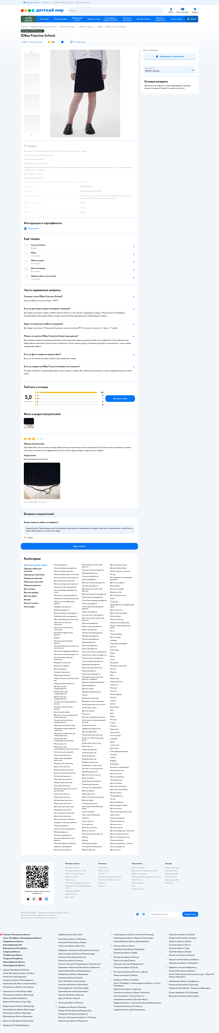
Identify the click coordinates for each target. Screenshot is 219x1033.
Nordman (85, 818)
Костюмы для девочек (90, 639)
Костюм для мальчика (62, 776)
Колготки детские (117, 770)
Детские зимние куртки (91, 775)
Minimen (113, 720)
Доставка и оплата (72, 868)
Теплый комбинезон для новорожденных (63, 721)
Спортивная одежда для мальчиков (63, 759)
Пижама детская (116, 780)
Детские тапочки (88, 831)
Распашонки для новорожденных (60, 688)
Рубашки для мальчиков (63, 783)
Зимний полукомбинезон (92, 788)
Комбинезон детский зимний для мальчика (65, 790)
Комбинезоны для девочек (92, 597)
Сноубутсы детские (89, 803)
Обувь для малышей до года (64, 725)
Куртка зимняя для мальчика (64, 773)
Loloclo (113, 701)
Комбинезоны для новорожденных (61, 693)
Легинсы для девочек (90, 576)
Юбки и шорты (86, 26)
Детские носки (116, 774)
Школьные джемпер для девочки (63, 642)
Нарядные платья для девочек (65, 822)
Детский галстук (116, 828)
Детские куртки (88, 711)
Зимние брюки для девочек (92, 661)
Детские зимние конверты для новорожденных (66, 716)
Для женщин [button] (29, 589)
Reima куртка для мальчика (64, 819)
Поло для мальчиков (62, 786)
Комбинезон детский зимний (93, 704)
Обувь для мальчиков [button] (33, 582)
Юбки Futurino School (116, 26)
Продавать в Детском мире (75, 871)
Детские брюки (88, 791)
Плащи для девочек (89, 750)
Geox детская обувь (89, 843)
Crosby (112, 723)
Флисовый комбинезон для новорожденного (64, 735)
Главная (24, 26)
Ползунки (86, 714)
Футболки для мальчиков (63, 770)
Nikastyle (113, 688)
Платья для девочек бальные (65, 843)
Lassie (112, 659)
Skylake (57, 638)
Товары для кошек (172, 868)
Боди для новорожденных (64, 684)
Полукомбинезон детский (92, 735)
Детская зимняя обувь (118, 613)
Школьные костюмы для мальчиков (63, 629)
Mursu (112, 631)
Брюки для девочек (89, 630)
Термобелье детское (90, 772)
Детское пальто (88, 778)
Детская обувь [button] (30, 596)
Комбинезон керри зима (91, 765)
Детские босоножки (118, 595)
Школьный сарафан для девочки (66, 651)
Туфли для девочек (89, 671)
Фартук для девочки (61, 610)
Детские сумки (116, 824)
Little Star (113, 739)
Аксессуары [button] (29, 606)
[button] (191, 19)
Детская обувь (87, 800)
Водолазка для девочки (91, 665)
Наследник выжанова (118, 666)
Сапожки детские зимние (120, 571)
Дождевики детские (90, 762)
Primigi (112, 574)
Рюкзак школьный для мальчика (66, 584)
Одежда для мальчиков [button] (34, 574)
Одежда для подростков (91, 729)
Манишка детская (116, 840)
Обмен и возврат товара (74, 874)
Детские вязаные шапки (119, 834)
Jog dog (85, 840)
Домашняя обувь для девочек (93, 682)
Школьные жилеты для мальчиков (62, 624)
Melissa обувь (115, 616)
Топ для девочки (116, 796)
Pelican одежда (115, 694)
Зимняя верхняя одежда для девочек (92, 608)
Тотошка (113, 697)
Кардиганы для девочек (63, 847)
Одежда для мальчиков (62, 810)
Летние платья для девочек (92, 633)
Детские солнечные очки (120, 837)
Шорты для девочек (89, 612)
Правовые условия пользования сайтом (53, 913)
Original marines (116, 682)
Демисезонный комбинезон (93, 701)
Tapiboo (85, 837)
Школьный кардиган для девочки (63, 634)
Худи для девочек (88, 642)
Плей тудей (114, 650)
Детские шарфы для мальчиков (122, 831)
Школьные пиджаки (61, 666)
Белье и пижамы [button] (31, 603)
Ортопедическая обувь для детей (92, 807)
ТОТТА (113, 758)
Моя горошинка (60, 744)
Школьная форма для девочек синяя (65, 591)
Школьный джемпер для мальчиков (63, 658)
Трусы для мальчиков (118, 786)
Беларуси (53, 918)
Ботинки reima (115, 592)
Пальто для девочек (89, 604)
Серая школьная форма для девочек (64, 603)
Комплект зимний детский (92, 769)
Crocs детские (87, 824)
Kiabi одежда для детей (119, 751)
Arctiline (113, 755)
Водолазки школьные (62, 663)
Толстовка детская (89, 753)
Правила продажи (72, 877)
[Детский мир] (42, 10)
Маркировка (33, 228)
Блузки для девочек (89, 645)
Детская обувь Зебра (118, 568)
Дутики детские (116, 610)
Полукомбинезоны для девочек (94, 652)
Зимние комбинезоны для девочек (64, 839)
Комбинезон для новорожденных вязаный (64, 740)
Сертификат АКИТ (72, 891)
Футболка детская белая (91, 781)
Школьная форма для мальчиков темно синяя (66, 647)
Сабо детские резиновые (120, 623)
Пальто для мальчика (62, 794)
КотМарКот (114, 764)
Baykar (112, 742)
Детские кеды (115, 637)
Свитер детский (88, 794)
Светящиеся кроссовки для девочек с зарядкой (92, 678)
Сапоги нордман (88, 812)
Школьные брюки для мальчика (66, 578)
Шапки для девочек (117, 818)
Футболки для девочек (62, 850)
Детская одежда (67, 26)
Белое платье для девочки (92, 626)
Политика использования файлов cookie (78, 887)
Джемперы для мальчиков (64, 807)
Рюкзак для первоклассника (121, 812)
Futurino (113, 691)
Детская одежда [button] (31, 592)
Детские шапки (116, 809)
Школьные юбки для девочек (65, 587)
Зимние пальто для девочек (64, 829)
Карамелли (114, 729)
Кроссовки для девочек (91, 674)
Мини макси (115, 732)
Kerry (112, 675)
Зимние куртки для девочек (93, 615)
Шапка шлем (115, 815)
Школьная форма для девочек (65, 568)
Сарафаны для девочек (62, 607)
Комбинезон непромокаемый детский (93, 721)
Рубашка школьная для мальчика (66, 599)
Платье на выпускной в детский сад (66, 679)
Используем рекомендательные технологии (38, 915)
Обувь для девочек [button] (32, 585)
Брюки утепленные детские (93, 797)
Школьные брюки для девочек (66, 613)
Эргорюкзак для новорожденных (60, 698)
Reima (112, 656)
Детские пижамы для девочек (93, 583)
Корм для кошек (171, 871)
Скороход (114, 602)
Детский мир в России (29, 918)
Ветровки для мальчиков (63, 763)
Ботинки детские (116, 619)
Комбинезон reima (89, 708)
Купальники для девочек (119, 767)
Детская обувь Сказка (118, 565)
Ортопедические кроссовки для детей (121, 578)
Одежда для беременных (91, 692)
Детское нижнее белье (119, 789)
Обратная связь (71, 894)
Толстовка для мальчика (63, 779)
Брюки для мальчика (62, 767)
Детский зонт (115, 850)
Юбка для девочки (61, 832)
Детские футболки (89, 732)
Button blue (114, 678)
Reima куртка (87, 746)
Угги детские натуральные (92, 847)
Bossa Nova (114, 707)
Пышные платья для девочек (93, 570)
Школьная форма (60, 565)
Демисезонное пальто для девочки (92, 566)
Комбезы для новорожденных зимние (65, 703)
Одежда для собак (172, 880)
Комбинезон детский (90, 698)
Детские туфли (88, 689)
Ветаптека (169, 883)
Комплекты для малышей (63, 752)
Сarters (112, 704)
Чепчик (113, 799)
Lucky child (114, 745)
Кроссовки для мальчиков (92, 668)
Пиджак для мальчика (90, 784)
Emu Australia (115, 736)
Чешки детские (88, 821)
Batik (112, 713)
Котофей (113, 640)
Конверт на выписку (62, 672)
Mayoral (113, 672)
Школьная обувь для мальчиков (66, 619)
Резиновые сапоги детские (92, 834)
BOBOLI (113, 761)
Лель (112, 710)
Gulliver (113, 647)
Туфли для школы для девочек (65, 616)
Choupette (114, 663)
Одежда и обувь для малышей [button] (33, 569)
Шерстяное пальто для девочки (94, 655)
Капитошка (114, 748)
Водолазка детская (89, 759)
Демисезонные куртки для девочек (92, 590)
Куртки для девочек (89, 649)
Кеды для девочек (89, 685)
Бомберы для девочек (90, 636)
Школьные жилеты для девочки (66, 654)
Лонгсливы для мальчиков (64, 813)
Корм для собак (171, 877)
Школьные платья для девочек (65, 595)
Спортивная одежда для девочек (94, 600)
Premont (113, 726)
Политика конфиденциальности (77, 883)
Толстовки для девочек (63, 835)
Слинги (85, 695)
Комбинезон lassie (89, 725)
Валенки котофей (117, 589)
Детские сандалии (117, 583)
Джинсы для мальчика (62, 816)
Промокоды (70, 880)
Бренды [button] (27, 599)
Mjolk (112, 717)
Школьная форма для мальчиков (66, 574)
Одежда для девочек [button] (33, 578)
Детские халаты (116, 783)
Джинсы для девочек (90, 623)
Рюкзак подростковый (118, 805)
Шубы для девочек (89, 579)
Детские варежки (117, 802)
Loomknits (114, 685)
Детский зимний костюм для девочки (93, 619)
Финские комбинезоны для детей (92, 739)
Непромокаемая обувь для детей (120, 627)
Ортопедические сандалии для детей (122, 606)
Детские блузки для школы (64, 581)
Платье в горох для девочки (92, 658)
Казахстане (43, 918)
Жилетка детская (88, 756)
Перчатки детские (117, 821)
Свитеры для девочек (90, 586)
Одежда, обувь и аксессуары (43, 26)
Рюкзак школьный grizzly (63, 571)
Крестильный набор (62, 712)
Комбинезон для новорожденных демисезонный (66, 748)
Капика (113, 669)
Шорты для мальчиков (62, 803)
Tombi (112, 599)
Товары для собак (171, 874)
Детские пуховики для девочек (94, 594)
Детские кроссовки (89, 828)
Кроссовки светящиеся (91, 815)
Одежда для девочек (89, 573)
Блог (133, 886)
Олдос (112, 653)
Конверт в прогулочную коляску (63, 708)
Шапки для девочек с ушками (121, 843)
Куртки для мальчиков (62, 755)
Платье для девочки (61, 826)
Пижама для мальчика (62, 797)
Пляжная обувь (116, 634)
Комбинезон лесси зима (91, 743)
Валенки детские (88, 850)
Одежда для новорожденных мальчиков (65, 729)
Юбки (100, 26)
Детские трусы (116, 793)
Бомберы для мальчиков (63, 800)
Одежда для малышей (62, 675)
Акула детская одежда (118, 644)
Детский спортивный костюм (93, 717)
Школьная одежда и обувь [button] (35, 565)
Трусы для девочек (117, 777)
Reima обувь (115, 586)
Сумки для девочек (117, 847)
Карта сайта (69, 897)
